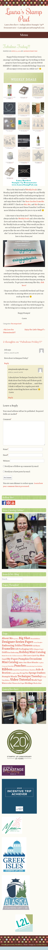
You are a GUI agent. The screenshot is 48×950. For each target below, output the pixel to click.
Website (6, 461)
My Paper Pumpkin (18, 659)
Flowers (27, 645)
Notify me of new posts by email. (18, 471)
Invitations (20, 656)
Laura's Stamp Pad (24, 15)
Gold (4, 652)
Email (5, 455)
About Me (7, 638)
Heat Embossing (13, 652)
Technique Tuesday (29, 676)
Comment (7, 419)
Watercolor (7, 683)
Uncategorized (16, 324)
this (25, 204)
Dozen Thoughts (37, 642)
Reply (6, 363)
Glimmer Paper (38, 649)
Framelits (8, 649)
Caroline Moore (41, 944)
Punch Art (11, 666)
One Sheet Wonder (30, 662)
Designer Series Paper (17, 641)
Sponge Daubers (37, 672)
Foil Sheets (36, 646)
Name (5, 449)
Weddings (29, 683)
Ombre (20, 662)
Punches (20, 665)
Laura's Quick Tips (33, 655)
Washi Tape (36, 680)
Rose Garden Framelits (35, 201)
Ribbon (7, 669)
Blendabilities (35, 639)
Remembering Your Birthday (34, 666)
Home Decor (6, 656)
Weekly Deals (31, 189)
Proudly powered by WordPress (12, 944)
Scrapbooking (15, 673)
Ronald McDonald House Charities (24, 670)
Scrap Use (24, 672)
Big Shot (24, 638)
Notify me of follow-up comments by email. (22, 466)
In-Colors (13, 655)
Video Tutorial (20, 679)
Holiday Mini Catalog (32, 652)
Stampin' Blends (9, 676)
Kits (25, 655)
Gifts (31, 649)
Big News (16, 639)
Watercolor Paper (18, 683)
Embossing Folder (12, 645)
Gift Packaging (22, 648)
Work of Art (37, 683)
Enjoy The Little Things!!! (35, 329)
